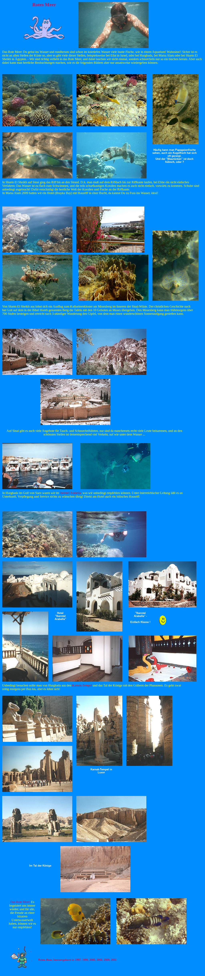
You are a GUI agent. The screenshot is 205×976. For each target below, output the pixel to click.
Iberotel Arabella (70, 493)
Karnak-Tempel (82, 685)
